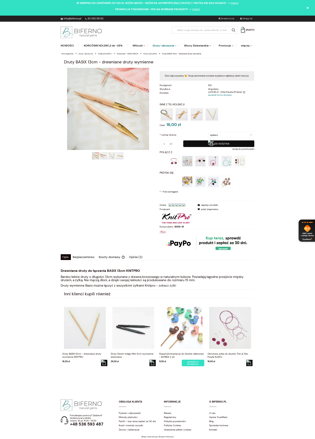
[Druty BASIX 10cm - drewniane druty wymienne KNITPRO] (212, 114)
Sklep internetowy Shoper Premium (157, 436)
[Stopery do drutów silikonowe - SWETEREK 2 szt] (213, 181)
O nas (212, 413)
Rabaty (167, 413)
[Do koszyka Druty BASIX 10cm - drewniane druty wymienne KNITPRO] (104, 363)
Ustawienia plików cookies (177, 429)
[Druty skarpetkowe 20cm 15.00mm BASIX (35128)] (182, 114)
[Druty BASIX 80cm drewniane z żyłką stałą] (167, 114)
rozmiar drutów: (168, 135)
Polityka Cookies (172, 425)
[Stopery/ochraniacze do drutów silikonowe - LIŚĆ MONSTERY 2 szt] (200, 181)
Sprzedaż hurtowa (218, 425)
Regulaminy (170, 417)
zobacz (235, 3)
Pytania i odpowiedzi (130, 413)
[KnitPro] (177, 218)
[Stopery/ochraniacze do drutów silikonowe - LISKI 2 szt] (226, 181)
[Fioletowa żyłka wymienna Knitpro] (174, 160)
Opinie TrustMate (218, 417)
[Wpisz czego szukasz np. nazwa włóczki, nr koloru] (233, 30)
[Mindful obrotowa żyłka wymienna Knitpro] (226, 160)
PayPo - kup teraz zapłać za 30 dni (137, 421)
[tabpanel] (157, 278)
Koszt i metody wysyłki (131, 425)
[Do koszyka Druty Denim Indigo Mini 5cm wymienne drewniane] (152, 363)
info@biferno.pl (72, 18)
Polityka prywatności (175, 421)
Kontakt (213, 429)
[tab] (66, 257)
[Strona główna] (81, 32)
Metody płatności (128, 417)
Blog (211, 421)
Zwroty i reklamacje (129, 429)
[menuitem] (70, 45)
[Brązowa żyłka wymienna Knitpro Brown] (200, 160)
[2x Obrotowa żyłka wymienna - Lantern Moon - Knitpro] (240, 160)
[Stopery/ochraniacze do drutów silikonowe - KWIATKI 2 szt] (187, 181)
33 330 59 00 (95, 18)
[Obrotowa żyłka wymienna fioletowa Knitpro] (213, 160)
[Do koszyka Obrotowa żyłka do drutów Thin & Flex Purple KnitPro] (249, 363)
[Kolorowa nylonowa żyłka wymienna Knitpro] (187, 160)
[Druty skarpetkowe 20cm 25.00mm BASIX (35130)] (197, 114)
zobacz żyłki (167, 285)
